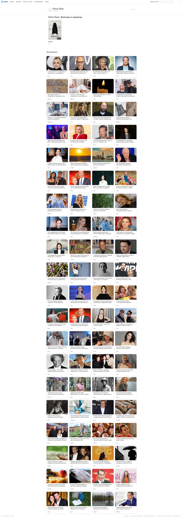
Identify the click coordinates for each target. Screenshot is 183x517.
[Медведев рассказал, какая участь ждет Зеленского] (126, 502)
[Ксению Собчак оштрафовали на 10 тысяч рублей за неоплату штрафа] (103, 479)
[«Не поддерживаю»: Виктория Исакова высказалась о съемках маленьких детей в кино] (57, 227)
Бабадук (50, 41)
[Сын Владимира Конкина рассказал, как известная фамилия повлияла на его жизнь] (126, 158)
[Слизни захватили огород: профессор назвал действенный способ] (57, 456)
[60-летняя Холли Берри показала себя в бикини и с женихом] (57, 342)
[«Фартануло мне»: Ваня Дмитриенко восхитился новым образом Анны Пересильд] (80, 388)
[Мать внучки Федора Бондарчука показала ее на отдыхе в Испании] (57, 433)
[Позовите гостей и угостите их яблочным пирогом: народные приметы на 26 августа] (57, 479)
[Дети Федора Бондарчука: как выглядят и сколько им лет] (80, 67)
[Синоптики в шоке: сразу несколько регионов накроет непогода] (57, 388)
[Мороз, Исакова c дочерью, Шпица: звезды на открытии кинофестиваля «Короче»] (103, 365)
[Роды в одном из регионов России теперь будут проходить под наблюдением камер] (103, 227)
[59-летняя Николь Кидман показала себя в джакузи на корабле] (126, 388)
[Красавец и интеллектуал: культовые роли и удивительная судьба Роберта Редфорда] (103, 388)
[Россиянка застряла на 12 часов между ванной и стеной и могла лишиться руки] (80, 411)
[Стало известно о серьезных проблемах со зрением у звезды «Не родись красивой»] (126, 227)
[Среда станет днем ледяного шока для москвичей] (103, 204)
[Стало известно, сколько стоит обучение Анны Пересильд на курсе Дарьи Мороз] (80, 296)
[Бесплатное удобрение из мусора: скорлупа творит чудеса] (103, 433)
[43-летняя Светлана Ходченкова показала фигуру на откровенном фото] (80, 227)
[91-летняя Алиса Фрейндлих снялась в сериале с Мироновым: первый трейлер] (80, 112)
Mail (2, 515)
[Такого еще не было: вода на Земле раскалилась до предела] (80, 158)
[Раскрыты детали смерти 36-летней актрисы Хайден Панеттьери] (80, 135)
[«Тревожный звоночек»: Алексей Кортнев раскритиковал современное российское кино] (103, 250)
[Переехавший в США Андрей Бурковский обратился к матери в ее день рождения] (126, 67)
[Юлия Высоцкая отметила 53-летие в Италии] (103, 319)
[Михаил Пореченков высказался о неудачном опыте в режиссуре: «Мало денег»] (103, 411)
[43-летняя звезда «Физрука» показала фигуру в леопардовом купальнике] (103, 456)
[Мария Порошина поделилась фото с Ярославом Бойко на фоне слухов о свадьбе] (57, 135)
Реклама (12, 515)
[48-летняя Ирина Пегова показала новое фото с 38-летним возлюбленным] (126, 273)
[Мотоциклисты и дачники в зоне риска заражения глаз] (80, 433)
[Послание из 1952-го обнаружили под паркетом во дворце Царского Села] (57, 89)
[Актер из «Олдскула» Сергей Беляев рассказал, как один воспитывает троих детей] (126, 181)
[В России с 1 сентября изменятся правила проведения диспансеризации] (57, 112)
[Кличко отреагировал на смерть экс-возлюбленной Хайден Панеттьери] (80, 181)
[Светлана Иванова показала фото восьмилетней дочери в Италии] (103, 342)
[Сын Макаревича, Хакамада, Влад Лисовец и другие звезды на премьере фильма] (126, 135)
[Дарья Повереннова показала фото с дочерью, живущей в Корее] (103, 181)
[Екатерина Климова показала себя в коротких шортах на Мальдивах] (80, 273)
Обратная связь (177, 515)
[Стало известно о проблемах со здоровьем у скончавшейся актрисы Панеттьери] (57, 67)
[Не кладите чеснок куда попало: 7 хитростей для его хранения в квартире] (57, 273)
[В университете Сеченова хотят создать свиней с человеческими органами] (126, 411)
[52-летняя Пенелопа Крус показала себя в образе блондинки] (126, 342)
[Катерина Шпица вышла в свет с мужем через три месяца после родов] (57, 158)
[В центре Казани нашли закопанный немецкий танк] (126, 112)
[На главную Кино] (5, 1)
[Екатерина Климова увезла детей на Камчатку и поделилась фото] (103, 296)
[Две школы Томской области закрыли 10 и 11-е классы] (80, 502)
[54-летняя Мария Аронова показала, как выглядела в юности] (57, 296)
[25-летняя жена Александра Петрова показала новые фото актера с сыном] (57, 181)
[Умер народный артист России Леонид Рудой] (103, 89)
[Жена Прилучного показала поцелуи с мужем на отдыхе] (57, 502)
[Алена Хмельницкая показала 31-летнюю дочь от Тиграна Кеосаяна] (103, 273)
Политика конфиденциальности (149, 515)
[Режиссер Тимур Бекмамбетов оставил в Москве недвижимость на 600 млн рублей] (103, 112)
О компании (6, 515)
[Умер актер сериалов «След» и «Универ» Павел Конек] (126, 250)
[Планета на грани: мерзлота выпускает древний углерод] (80, 479)
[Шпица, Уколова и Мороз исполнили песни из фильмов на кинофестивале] (80, 342)
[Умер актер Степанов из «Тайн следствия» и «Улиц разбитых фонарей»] (80, 365)
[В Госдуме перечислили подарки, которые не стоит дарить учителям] (57, 319)
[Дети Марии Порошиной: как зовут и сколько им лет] (103, 67)
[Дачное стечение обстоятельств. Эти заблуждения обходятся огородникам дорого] (80, 250)
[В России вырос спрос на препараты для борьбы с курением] (57, 204)
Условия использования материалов (165, 515)
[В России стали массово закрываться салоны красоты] (80, 89)
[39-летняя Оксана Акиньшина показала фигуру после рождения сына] (126, 365)
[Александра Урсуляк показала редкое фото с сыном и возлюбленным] (57, 250)
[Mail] (2, 1)
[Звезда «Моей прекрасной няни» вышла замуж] (126, 433)
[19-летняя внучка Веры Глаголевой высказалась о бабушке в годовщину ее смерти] (126, 296)
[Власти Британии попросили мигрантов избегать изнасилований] (103, 158)
